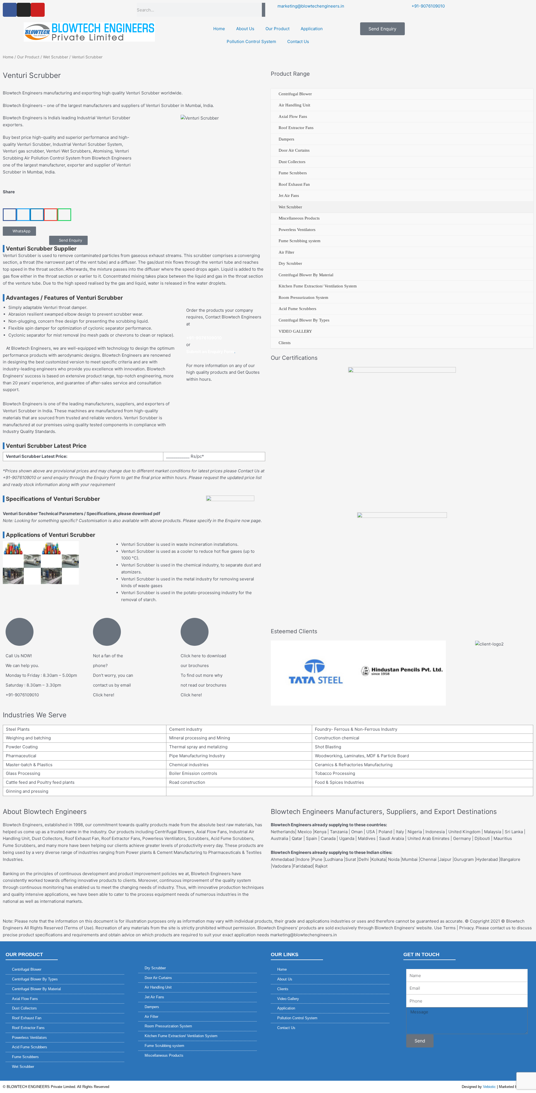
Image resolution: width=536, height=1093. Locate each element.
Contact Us (298, 41)
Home (219, 28)
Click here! (103, 694)
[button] (9, 214)
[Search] (263, 10)
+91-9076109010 (22, 694)
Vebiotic (489, 1087)
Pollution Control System (251, 41)
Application (312, 28)
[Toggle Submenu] (275, 94)
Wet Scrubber (55, 57)
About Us (245, 28)
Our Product (277, 28)
